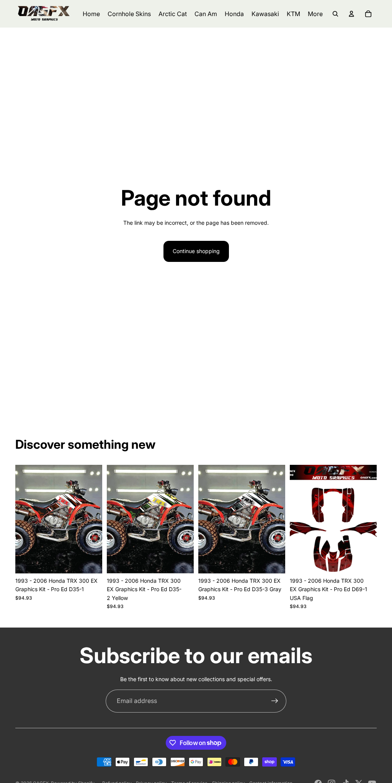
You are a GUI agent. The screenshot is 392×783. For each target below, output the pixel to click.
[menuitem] (315, 14)
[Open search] (335, 13)
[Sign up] (275, 701)
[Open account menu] (351, 13)
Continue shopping (196, 251)
